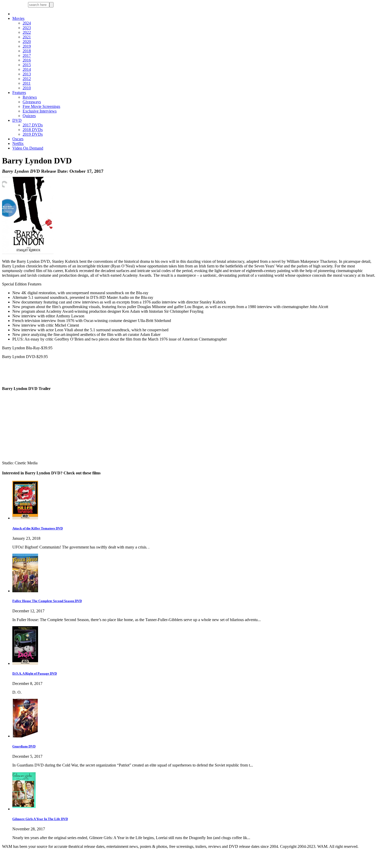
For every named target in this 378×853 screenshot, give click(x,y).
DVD (17, 120)
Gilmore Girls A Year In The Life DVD (40, 819)
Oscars (17, 139)
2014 (27, 69)
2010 (27, 88)
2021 (27, 37)
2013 (27, 74)
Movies (18, 18)
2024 (27, 23)
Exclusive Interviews (40, 111)
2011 (27, 83)
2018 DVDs (33, 129)
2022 (27, 32)
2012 (27, 78)
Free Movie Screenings (41, 106)
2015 (27, 65)
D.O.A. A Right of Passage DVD (34, 673)
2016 (27, 60)
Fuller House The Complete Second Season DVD (47, 601)
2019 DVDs (33, 134)
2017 (27, 55)
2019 (27, 46)
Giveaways (32, 102)
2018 (27, 51)
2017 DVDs (33, 125)
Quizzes (29, 116)
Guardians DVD (23, 746)
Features (19, 92)
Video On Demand (27, 148)
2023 (27, 27)
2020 (27, 41)
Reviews (30, 97)
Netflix (18, 143)
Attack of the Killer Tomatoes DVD (37, 528)
